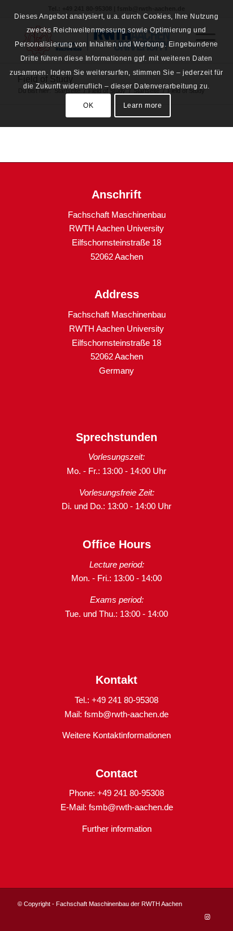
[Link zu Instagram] (207, 916)
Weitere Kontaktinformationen (116, 735)
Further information (117, 828)
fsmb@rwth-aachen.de (126, 714)
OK (88, 105)
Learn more (142, 105)
